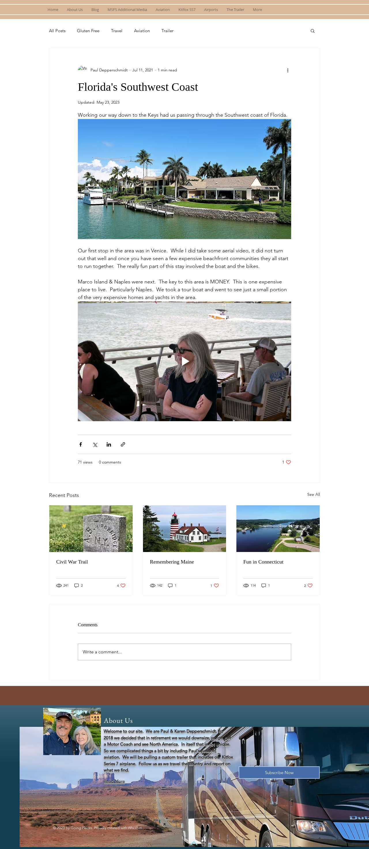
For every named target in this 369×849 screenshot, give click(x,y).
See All (313, 494)
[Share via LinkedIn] (109, 444)
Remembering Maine (172, 562)
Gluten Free (88, 30)
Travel (117, 30)
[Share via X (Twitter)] (94, 444)
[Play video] (184, 361)
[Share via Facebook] (80, 444)
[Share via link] (123, 444)
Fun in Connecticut (263, 562)
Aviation (142, 30)
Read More (114, 781)
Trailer (167, 30)
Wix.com (135, 828)
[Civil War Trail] (91, 528)
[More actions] (287, 70)
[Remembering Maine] (184, 528)
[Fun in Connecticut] (278, 528)
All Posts (57, 30)
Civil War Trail (72, 562)
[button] (312, 30)
